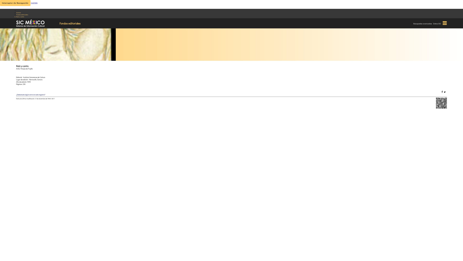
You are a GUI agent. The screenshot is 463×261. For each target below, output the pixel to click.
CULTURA (34, 3)
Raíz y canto (20, 17)
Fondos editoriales (22, 15)
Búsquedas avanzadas (422, 23)
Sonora (18, 12)
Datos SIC (437, 23)
